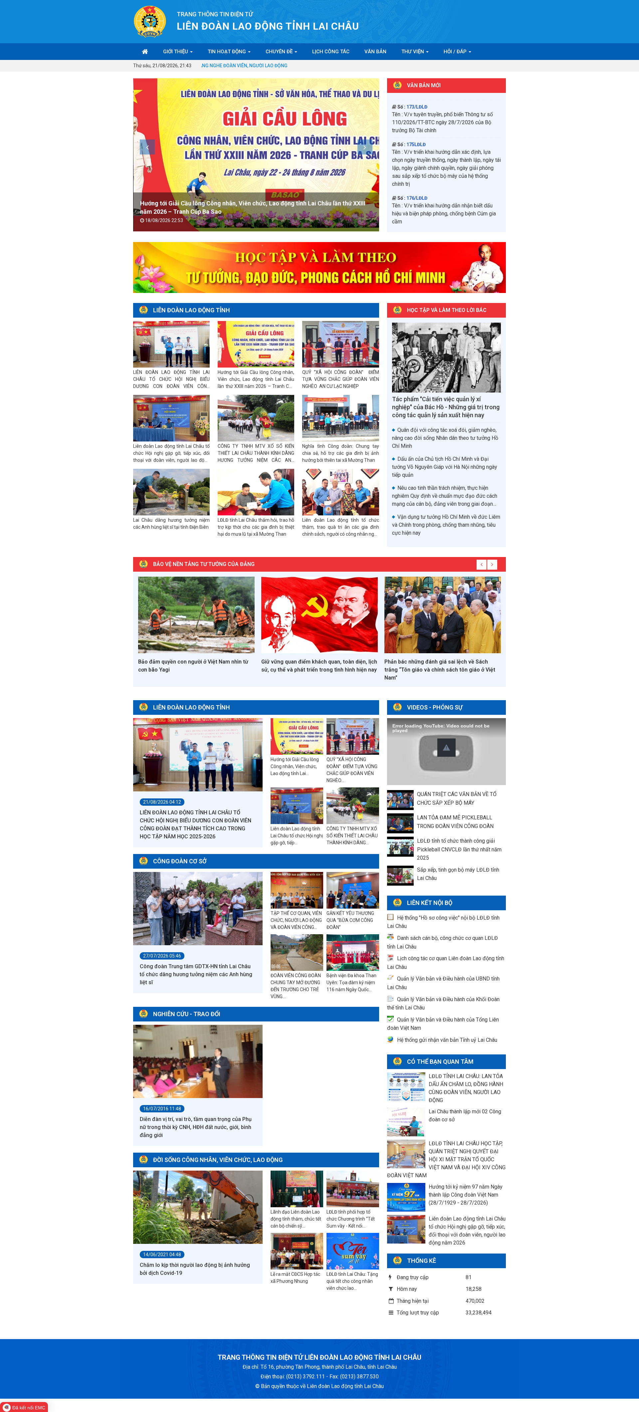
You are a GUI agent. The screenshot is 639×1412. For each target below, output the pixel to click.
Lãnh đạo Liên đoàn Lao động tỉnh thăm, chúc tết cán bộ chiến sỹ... (296, 1219)
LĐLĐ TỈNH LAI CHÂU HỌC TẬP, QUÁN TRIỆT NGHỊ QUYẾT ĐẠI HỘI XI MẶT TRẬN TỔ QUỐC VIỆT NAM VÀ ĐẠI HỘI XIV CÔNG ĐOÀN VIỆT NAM (446, 1159)
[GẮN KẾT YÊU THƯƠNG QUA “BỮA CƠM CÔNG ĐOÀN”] (352, 890)
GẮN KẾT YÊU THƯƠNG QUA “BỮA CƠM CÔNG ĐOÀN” (350, 920)
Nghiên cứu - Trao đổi (186, 1013)
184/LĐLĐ (416, 178)
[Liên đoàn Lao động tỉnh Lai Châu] (150, 21)
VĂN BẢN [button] (375, 52)
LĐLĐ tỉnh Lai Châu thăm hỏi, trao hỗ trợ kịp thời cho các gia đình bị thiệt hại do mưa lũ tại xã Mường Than (256, 527)
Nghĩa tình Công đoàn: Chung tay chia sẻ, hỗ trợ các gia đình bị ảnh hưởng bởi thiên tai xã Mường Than (340, 453)
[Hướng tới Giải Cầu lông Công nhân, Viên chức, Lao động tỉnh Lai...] (297, 736)
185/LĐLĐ (416, 216)
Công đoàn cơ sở (180, 861)
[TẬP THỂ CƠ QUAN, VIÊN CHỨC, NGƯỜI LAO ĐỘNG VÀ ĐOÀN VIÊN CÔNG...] (297, 890)
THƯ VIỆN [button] (413, 52)
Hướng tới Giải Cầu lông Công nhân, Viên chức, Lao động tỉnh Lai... (295, 766)
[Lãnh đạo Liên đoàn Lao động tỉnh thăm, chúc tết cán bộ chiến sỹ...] (297, 1189)
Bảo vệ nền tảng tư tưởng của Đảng (204, 564)
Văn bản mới (424, 85)
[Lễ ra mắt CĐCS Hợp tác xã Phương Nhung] (297, 1251)
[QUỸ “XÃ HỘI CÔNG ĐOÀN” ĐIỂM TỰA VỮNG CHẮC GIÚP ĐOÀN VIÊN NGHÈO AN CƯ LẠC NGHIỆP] (256, 154)
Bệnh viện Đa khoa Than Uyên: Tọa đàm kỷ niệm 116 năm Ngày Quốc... (351, 982)
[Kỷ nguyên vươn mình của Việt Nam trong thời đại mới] (442, 615)
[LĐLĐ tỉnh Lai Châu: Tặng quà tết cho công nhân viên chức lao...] (352, 1251)
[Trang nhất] (144, 51)
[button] (446, 747)
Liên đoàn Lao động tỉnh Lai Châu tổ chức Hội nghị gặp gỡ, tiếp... (297, 835)
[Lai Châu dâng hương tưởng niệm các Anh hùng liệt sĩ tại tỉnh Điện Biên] (171, 492)
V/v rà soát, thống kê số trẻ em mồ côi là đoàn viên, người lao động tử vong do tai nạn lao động (445, 194)
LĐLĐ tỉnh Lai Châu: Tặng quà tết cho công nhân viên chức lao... (352, 1281)
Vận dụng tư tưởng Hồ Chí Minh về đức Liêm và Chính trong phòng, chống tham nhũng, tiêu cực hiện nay (446, 525)
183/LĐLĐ (416, 140)
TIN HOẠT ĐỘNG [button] (227, 52)
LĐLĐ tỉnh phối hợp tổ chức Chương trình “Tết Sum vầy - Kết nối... (350, 1219)
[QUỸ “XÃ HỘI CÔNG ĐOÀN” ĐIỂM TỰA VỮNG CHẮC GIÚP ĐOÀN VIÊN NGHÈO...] (352, 736)
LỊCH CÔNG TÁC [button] (330, 52)
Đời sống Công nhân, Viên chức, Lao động (218, 1159)
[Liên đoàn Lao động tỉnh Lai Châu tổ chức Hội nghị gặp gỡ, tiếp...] (297, 806)
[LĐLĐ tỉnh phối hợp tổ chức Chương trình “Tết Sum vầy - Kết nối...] (352, 1189)
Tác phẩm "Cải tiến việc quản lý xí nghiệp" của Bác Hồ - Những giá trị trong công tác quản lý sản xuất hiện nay (446, 407)
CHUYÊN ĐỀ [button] (280, 52)
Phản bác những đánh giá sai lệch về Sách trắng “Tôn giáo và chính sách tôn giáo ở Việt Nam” (316, 670)
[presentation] (147, 147)
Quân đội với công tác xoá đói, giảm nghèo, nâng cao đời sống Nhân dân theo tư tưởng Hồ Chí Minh (445, 438)
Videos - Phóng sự (435, 707)
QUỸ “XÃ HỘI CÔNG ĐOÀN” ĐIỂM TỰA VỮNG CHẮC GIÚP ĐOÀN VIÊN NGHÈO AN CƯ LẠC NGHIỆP (340, 379)
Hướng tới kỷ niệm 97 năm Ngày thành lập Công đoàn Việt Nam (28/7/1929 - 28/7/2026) (466, 1195)
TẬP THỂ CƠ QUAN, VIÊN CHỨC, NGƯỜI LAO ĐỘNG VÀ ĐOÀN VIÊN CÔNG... (296, 920)
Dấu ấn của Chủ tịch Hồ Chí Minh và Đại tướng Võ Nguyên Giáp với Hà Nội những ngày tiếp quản (444, 467)
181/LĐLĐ (416, 111)
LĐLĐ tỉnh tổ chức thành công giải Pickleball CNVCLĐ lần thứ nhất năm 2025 (459, 849)
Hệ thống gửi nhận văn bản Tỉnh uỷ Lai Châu (447, 1040)
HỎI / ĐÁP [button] (456, 52)
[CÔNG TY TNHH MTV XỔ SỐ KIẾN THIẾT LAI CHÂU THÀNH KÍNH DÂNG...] (352, 806)
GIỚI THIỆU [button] (176, 52)
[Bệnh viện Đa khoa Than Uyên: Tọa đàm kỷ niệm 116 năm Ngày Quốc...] (352, 953)
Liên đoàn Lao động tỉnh (191, 310)
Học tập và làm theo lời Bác (447, 310)
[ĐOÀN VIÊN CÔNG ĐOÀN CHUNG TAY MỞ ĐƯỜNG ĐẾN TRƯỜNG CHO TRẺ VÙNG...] (297, 953)
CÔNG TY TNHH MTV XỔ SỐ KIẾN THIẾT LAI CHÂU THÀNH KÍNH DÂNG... (352, 835)
